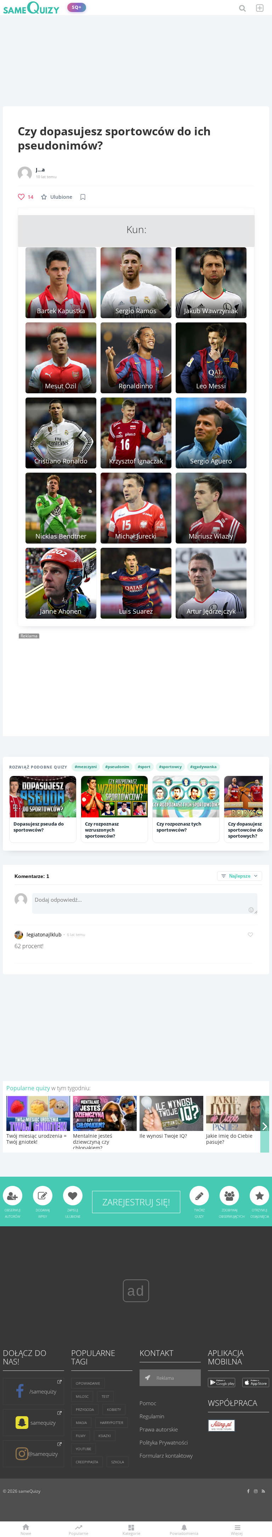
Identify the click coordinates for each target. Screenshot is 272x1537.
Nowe (26, 1533)
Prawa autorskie (159, 1429)
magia (81, 1422)
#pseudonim (117, 766)
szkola (117, 1461)
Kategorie (131, 1533)
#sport (144, 766)
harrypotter (111, 1422)
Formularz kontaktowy (166, 1455)
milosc (82, 1396)
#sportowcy (170, 766)
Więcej (237, 1533)
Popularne (78, 1533)
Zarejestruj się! (136, 1202)
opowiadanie (88, 1383)
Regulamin (152, 1416)
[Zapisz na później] (82, 197)
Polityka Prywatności (164, 1442)
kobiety (114, 1409)
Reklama (164, 1378)
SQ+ (76, 7)
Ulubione (61, 196)
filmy (80, 1435)
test (105, 1396)
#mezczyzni (86, 766)
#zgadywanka (203, 766)
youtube (83, 1448)
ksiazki (104, 1435)
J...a (40, 170)
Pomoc (148, 1403)
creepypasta (87, 1461)
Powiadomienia (184, 1533)
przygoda (85, 1409)
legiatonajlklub (44, 934)
